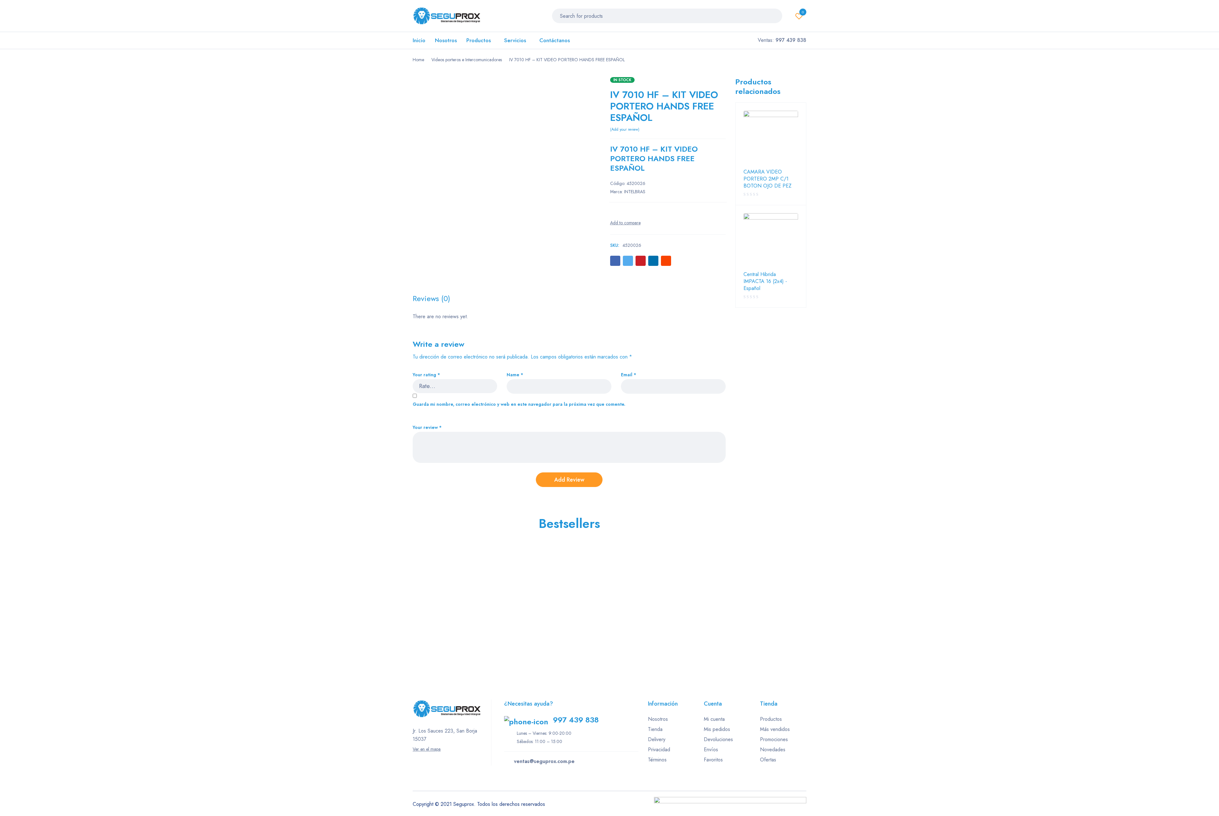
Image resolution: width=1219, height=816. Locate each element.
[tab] (431, 298)
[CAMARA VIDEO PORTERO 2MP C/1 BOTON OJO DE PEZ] (770, 138)
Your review (427, 427)
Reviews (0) (431, 298)
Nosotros (658, 719)
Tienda (655, 729)
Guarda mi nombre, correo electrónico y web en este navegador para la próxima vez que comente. (519, 404)
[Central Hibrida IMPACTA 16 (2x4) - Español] (770, 240)
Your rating (426, 375)
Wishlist (803, 12)
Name (515, 375)
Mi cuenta (714, 719)
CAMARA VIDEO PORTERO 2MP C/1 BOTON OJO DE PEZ (767, 178)
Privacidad (659, 749)
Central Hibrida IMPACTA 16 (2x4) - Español (765, 281)
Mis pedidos (717, 729)
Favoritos (713, 759)
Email (628, 375)
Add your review (624, 129)
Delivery (656, 739)
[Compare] (625, 223)
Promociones (774, 739)
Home (418, 59)
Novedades (772, 749)
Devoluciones (718, 739)
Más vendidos (775, 729)
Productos (771, 719)
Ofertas (768, 759)
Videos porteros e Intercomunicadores (466, 59)
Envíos (711, 749)
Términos (657, 759)
